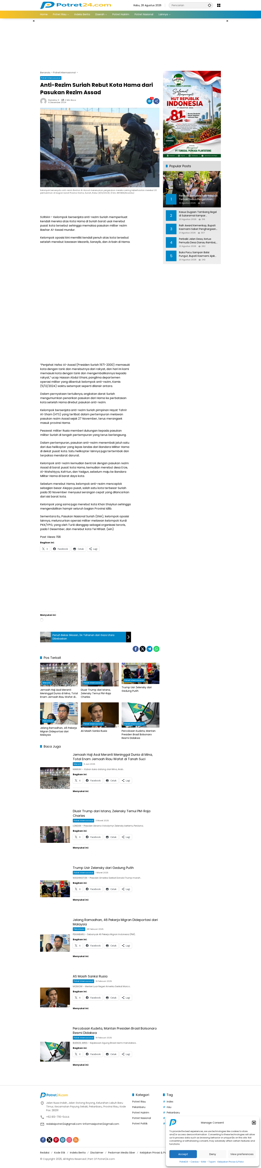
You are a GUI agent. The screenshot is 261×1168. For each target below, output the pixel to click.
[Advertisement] (22, 71)
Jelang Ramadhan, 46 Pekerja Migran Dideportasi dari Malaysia (58, 731)
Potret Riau (139, 1101)
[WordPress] (63, 1140)
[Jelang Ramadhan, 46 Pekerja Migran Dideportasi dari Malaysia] (59, 713)
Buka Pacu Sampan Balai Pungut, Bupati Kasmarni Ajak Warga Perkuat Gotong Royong (198, 254)
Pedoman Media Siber (121, 1152)
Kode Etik (59, 1152)
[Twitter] (143, 649)
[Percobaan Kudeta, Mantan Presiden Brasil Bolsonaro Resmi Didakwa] (140, 715)
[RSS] (76, 1140)
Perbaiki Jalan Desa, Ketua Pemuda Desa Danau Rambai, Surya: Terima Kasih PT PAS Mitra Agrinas (197, 240)
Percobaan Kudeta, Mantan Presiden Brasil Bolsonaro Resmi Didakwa (139, 734)
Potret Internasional (51, 78)
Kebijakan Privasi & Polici (231, 1161)
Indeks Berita (78, 1152)
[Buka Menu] (219, 5)
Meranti (46, 682)
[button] (254, 1122)
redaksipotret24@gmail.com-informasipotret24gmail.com (82, 1124)
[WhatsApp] (156, 649)
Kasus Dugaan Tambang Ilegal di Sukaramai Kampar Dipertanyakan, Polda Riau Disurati (198, 213)
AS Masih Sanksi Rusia (94, 731)
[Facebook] (136, 649)
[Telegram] (149, 649)
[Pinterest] (56, 1140)
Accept (183, 1154)
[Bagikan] (156, 101)
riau (169, 1107)
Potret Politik (140, 1123)
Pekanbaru (48, 720)
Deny (212, 1154)
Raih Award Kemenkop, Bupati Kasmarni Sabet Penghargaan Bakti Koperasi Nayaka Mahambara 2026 (197, 227)
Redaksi (44, 1152)
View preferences (242, 1154)
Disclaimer (96, 1152)
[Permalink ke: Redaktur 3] (44, 101)
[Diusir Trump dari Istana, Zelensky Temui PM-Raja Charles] (100, 674)
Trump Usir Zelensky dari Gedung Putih (137, 689)
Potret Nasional (141, 1118)
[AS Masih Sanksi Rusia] (100, 715)
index (170, 1101)
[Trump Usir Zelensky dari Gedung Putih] (140, 673)
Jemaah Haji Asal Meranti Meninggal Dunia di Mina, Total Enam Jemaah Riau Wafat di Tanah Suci (59, 693)
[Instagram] (69, 1140)
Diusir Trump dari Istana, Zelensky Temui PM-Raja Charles (96, 693)
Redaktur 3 (53, 100)
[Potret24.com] (75, 5)
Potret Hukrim (140, 1112)
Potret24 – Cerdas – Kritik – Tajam (198, 1161)
